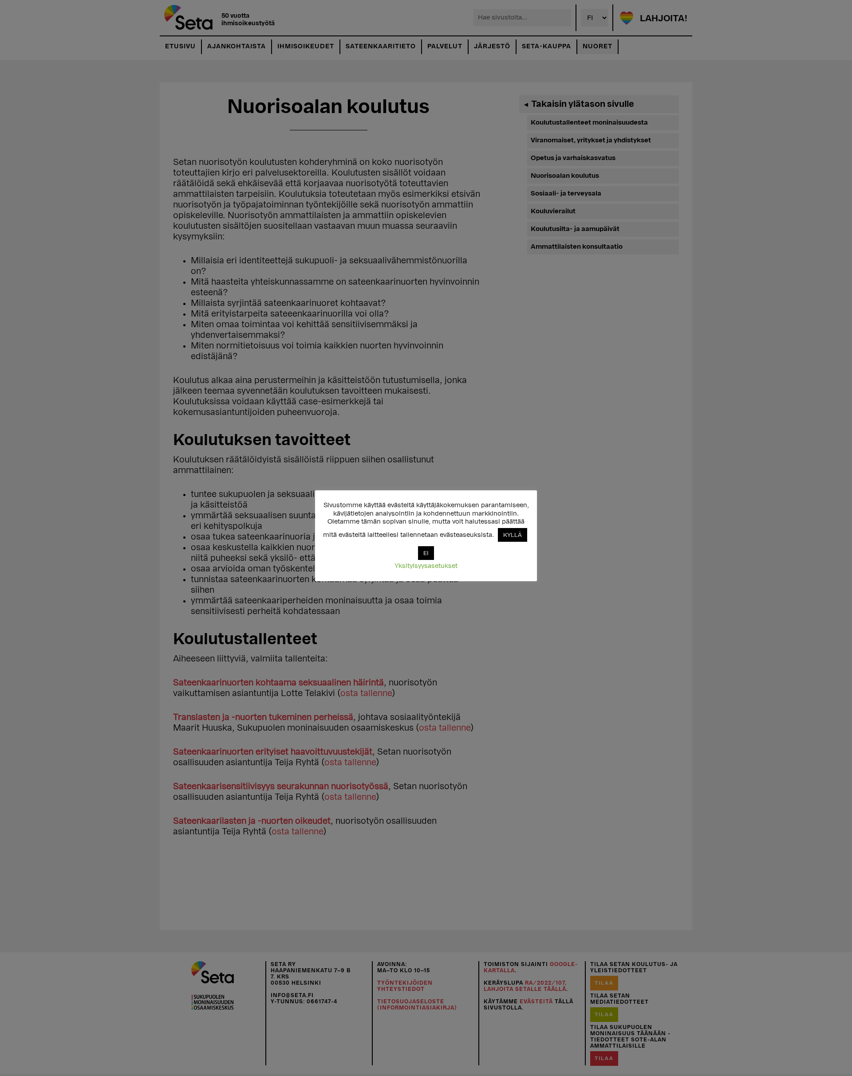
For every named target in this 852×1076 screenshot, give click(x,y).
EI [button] (426, 553)
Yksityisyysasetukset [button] (426, 566)
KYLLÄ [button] (512, 535)
